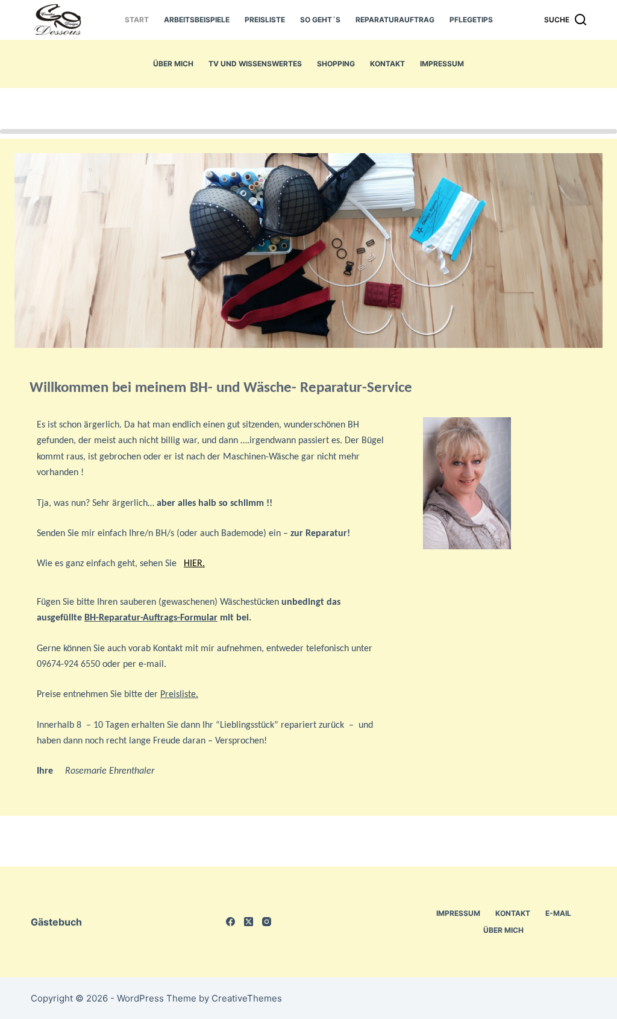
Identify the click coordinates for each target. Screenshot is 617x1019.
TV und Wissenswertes (255, 63)
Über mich (173, 63)
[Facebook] (230, 921)
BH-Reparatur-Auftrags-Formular (151, 618)
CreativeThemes (246, 998)
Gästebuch (56, 922)
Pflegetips (471, 19)
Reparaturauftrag (394, 19)
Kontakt (387, 63)
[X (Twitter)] (248, 921)
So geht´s (320, 19)
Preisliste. (179, 694)
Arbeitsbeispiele (197, 19)
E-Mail (558, 913)
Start (137, 19)
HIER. (194, 564)
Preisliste (265, 19)
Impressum (442, 63)
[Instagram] (266, 921)
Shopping (336, 63)
